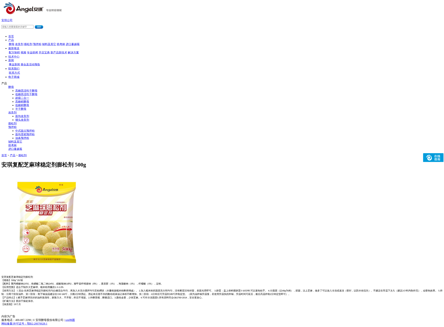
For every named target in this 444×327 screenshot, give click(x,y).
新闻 (11, 60)
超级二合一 (22, 97)
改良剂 (19, 44)
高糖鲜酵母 (22, 101)
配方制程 (14, 52)
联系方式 (14, 72)
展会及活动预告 (30, 64)
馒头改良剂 (22, 119)
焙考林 (61, 44)
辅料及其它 (49, 44)
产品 (11, 40)
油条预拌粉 (22, 138)
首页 (11, 36)
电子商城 (13, 76)
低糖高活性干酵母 (26, 94)
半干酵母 (20, 108)
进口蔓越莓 (73, 44)
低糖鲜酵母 (22, 105)
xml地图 (70, 319)
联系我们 (13, 68)
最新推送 (13, 48)
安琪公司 (6, 20)
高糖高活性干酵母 (26, 90)
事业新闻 (14, 64)
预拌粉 (37, 44)
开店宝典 (44, 52)
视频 (23, 52)
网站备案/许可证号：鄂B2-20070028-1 (24, 323)
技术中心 (13, 56)
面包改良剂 (22, 116)
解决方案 (73, 52)
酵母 (11, 44)
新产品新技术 (58, 52)
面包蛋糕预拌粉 (25, 134)
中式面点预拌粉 (25, 130)
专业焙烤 (32, 52)
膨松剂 (28, 44)
